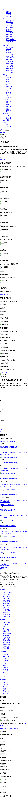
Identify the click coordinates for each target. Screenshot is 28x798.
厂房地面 (8, 83)
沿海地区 (8, 94)
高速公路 (8, 90)
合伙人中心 (6, 120)
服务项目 (5, 45)
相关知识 (8, 117)
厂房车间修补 (9, 54)
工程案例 (5, 74)
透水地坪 (8, 111)
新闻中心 (5, 113)
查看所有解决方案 (5, 294)
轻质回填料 (9, 110)
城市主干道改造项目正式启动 (9, 541)
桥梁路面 (8, 92)
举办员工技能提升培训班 (8, 526)
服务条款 (7, 728)
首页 (4, 7)
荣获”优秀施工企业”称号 (8, 510)
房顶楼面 (8, 95)
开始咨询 (2, 753)
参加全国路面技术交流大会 (8, 478)
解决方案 (5, 18)
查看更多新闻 (3, 568)
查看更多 (2, 159)
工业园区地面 (9, 29)
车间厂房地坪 (9, 23)
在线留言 (8, 126)
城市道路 (8, 88)
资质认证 (8, 16)
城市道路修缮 (9, 32)
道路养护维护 (9, 63)
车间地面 (8, 81)
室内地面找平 (9, 47)
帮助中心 (17, 728)
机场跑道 (8, 97)
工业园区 (8, 79)
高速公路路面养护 (11, 40)
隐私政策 (2, 728)
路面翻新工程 (9, 61)
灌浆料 (8, 104)
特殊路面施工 (9, 68)
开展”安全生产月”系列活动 (8, 557)
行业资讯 (8, 119)
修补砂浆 (8, 101)
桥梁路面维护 (9, 38)
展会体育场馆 (9, 27)
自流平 (8, 76)
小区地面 (8, 85)
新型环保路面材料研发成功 (8, 447)
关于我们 (5, 9)
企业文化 (8, 14)
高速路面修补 (9, 70)
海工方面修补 (9, 72)
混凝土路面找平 (10, 58)
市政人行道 (9, 36)
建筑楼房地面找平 (11, 20)
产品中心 (5, 99)
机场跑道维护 (9, 41)
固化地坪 (8, 103)
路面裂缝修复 (9, 59)
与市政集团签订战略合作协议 (9, 463)
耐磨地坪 (8, 106)
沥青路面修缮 (9, 56)
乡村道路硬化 (9, 34)
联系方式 (8, 124)
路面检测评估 (9, 65)
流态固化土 (9, 31)
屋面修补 (8, 52)
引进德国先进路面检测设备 (8, 494)
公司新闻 (8, 115)
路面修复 (8, 49)
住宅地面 (8, 77)
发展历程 (8, 13)
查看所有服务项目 (5, 372)
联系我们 (5, 122)
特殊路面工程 (9, 43)
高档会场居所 (9, 22)
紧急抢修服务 (9, 67)
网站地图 (12, 728)
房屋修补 (8, 50)
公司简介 (8, 11)
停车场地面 (9, 25)
